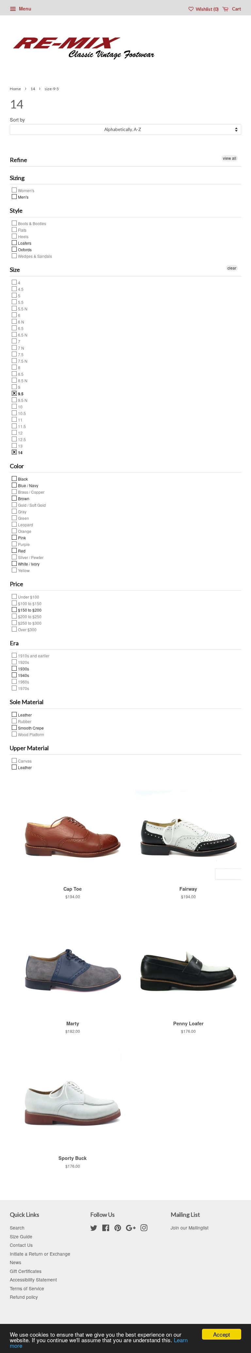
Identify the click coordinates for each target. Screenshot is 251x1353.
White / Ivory (28, 563)
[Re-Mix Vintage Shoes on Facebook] (105, 1229)
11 (20, 419)
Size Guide (21, 1236)
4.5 (20, 288)
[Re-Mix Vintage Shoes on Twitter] (93, 1229)
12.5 (21, 439)
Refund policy (24, 1297)
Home (15, 88)
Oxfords (24, 249)
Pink (21, 537)
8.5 (20, 373)
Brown (23, 498)
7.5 (20, 354)
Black (22, 478)
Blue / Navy (27, 485)
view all (229, 158)
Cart (236, 8)
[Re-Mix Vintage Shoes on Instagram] (143, 1229)
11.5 (21, 426)
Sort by (17, 119)
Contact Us (21, 1245)
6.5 (20, 328)
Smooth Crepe (30, 727)
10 (20, 406)
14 (32, 88)
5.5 (20, 302)
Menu (24, 8)
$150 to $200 (29, 609)
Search (17, 1227)
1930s (23, 668)
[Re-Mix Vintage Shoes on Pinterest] (117, 1229)
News (15, 1262)
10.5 (21, 413)
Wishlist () (207, 9)
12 (20, 432)
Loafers (24, 242)
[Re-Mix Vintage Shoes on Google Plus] (131, 1229)
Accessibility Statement (33, 1279)
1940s (23, 675)
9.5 (20, 393)
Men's (22, 196)
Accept (221, 1334)
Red (21, 550)
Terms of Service (27, 1288)
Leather (24, 714)
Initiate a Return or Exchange (40, 1253)
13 (20, 445)
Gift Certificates (26, 1271)
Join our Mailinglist (190, 1227)
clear (231, 268)
